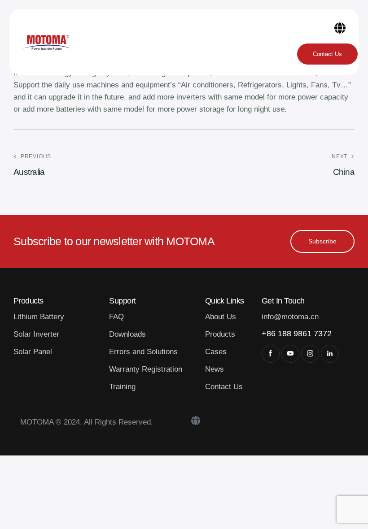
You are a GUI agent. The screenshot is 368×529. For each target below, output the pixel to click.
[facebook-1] (271, 354)
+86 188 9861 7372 (297, 333)
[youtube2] (290, 354)
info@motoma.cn (290, 316)
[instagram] (310, 354)
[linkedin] (330, 354)
